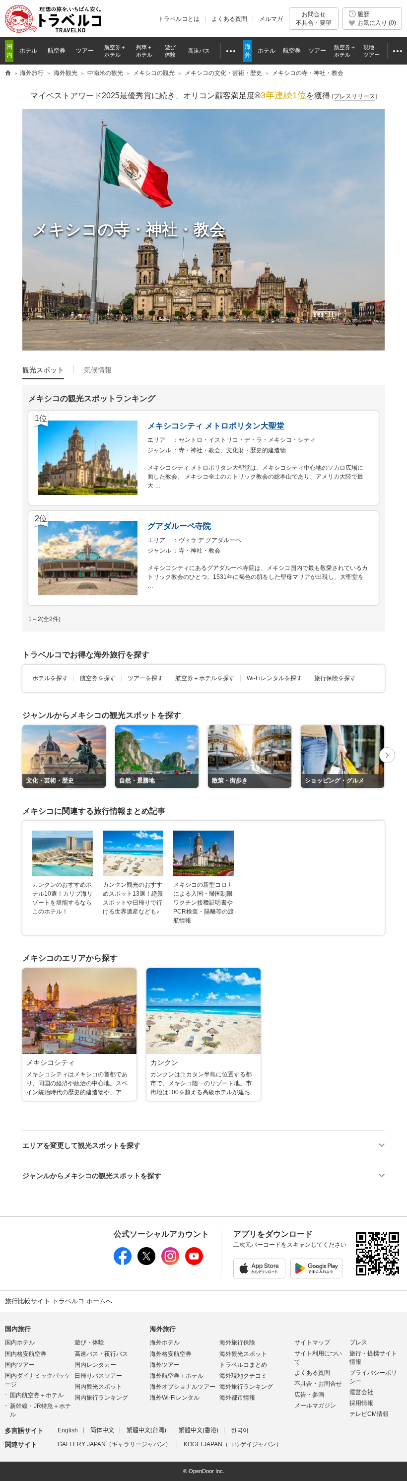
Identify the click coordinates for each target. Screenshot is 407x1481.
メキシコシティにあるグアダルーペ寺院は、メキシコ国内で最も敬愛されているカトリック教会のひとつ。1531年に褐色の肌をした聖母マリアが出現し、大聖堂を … (257, 576)
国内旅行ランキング (101, 1397)
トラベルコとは (179, 19)
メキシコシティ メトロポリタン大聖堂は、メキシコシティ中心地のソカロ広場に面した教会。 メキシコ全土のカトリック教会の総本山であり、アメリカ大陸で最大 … (255, 476)
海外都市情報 (237, 1397)
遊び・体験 (89, 1342)
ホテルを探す (50, 678)
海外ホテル (165, 1342)
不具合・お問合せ (318, 1383)
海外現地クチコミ (243, 1375)
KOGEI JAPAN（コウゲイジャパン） (233, 1444)
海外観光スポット (243, 1353)
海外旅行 (163, 1329)
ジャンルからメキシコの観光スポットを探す (91, 1176)
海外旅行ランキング (246, 1386)
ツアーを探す (145, 678)
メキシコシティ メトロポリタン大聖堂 (215, 426)
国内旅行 (18, 1329)
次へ (387, 756)
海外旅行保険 (237, 1342)
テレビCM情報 (369, 1413)
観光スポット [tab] (43, 370)
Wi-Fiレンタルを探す (274, 678)
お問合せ (314, 18)
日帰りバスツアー (98, 1375)
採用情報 (361, 1403)
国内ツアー (20, 1364)
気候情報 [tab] (98, 370)
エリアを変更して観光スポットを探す (81, 1145)
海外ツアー (165, 1364)
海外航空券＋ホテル (177, 1375)
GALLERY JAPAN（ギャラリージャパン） (114, 1444)
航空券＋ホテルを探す (205, 678)
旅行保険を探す (335, 678)
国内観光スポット (98, 1386)
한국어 (240, 1430)
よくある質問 (229, 19)
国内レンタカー (95, 1364)
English (68, 1430)
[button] (387, 756)
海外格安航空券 (171, 1353)
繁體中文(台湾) (146, 1430)
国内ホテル (20, 1342)
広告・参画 (309, 1394)
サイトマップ (312, 1342)
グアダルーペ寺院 (179, 526)
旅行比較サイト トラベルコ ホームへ (58, 1301)
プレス (358, 1342)
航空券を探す (98, 678)
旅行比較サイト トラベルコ (8, 73)
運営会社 (361, 1392)
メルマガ (271, 19)
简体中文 (102, 1430)
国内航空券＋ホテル (37, 1395)
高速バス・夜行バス (101, 1353)
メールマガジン (315, 1405)
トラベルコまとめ (243, 1364)
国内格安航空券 (26, 1353)
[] (354, 96)
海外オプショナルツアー (182, 1386)
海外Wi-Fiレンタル (175, 1397)
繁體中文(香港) (198, 1430)
